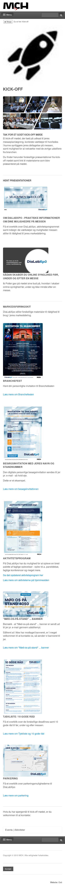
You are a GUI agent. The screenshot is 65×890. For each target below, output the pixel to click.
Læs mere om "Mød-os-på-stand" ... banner (26, 647)
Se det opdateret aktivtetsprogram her (23, 575)
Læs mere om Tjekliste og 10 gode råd (23, 733)
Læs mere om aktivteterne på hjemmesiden (26, 580)
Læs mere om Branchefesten (18, 394)
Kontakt (8, 869)
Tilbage (8, 22)
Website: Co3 (56, 882)
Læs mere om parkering (15, 795)
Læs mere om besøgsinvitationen (21, 489)
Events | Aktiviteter (15, 830)
